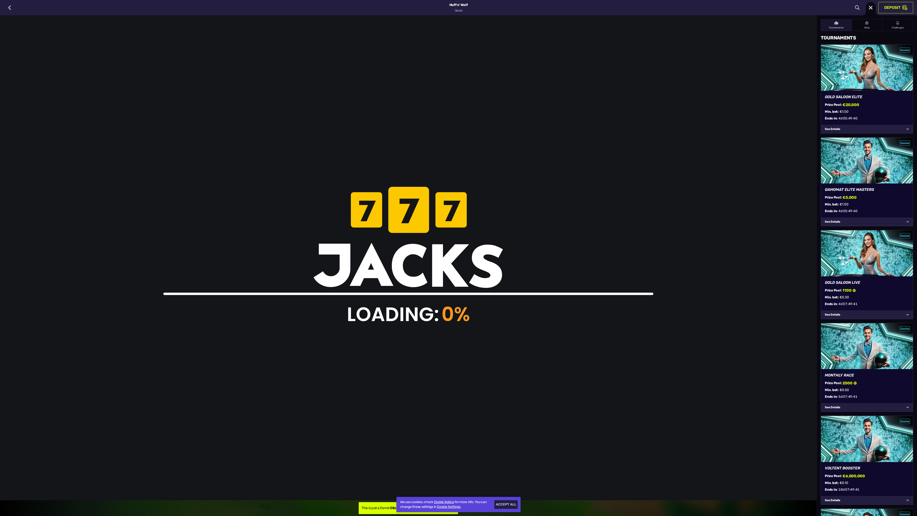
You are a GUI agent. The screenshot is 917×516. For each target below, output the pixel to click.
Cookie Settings (449, 507)
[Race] (870, 7)
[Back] (9, 7)
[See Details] (907, 129)
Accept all (506, 504)
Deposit (892, 7)
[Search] (857, 7)
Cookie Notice (444, 502)
